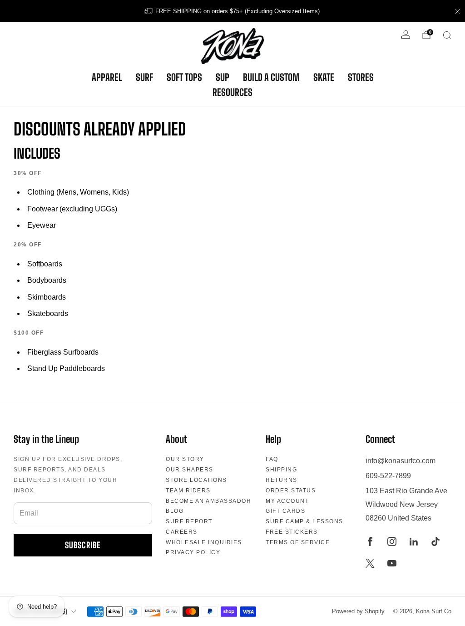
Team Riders (188, 490)
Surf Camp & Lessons (304, 521)
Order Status (291, 490)
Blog (174, 511)
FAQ (272, 459)
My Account (287, 501)
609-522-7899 (388, 476)
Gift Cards (285, 511)
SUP (222, 77)
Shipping (281, 469)
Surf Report (189, 521)
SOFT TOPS (184, 77)
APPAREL (107, 77)
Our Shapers (189, 469)
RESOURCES (232, 92)
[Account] (406, 35)
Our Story (185, 459)
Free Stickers (292, 532)
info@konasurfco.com (400, 461)
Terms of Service (298, 542)
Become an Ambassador (208, 501)
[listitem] (232, 11)
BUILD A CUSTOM (271, 77)
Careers (182, 532)
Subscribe (82, 545)
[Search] (446, 35)
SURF (144, 77)
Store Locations (196, 480)
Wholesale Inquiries (204, 542)
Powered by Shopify (358, 611)
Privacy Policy (193, 552)
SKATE (323, 77)
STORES (361, 77)
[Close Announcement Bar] (457, 11)
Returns (281, 480)
